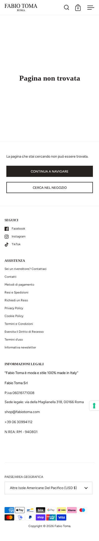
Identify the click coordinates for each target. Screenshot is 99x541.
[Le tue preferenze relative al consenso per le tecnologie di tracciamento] (94, 406)
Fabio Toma (62, 526)
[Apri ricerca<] (66, 7)
